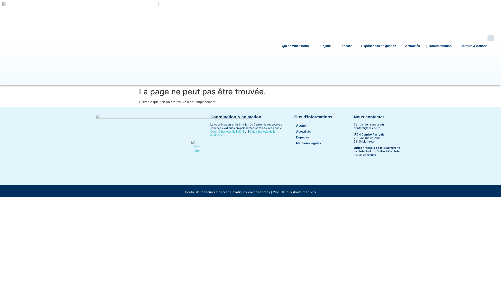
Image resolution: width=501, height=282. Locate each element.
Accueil (301, 125)
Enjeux (325, 46)
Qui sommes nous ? (297, 46)
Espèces (346, 46)
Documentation (440, 46)
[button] (490, 38)
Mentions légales (308, 143)
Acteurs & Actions (473, 46)
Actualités (412, 46)
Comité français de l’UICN (227, 131)
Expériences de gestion (378, 46)
